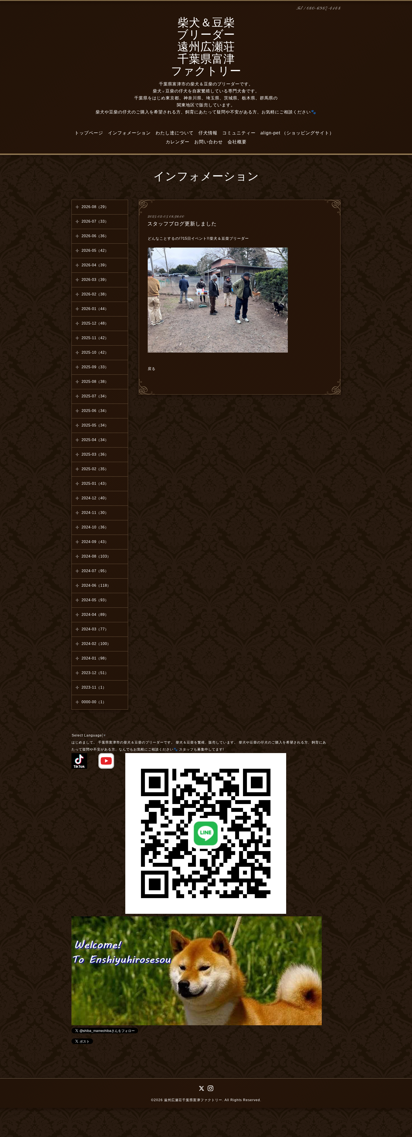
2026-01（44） (95, 309)
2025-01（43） (95, 483)
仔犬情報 (207, 133)
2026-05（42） (95, 250)
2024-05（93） (95, 600)
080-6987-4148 (324, 8)
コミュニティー (239, 133)
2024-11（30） (95, 513)
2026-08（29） (95, 207)
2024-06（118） (96, 585)
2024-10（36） (95, 527)
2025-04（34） (95, 440)
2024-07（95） (95, 571)
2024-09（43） (95, 542)
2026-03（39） (95, 280)
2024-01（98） (95, 658)
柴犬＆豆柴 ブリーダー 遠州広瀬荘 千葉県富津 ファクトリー (206, 48)
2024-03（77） (95, 629)
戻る (152, 369)
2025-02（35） (95, 469)
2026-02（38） (95, 294)
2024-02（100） (96, 644)
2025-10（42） (95, 352)
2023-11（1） (94, 687)
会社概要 (237, 141)
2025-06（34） (95, 411)
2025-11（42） (95, 338)
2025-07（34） (95, 396)
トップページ (89, 133)
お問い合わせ (208, 141)
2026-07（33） (95, 221)
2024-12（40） (95, 498)
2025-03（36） (95, 454)
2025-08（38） (95, 381)
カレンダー (177, 141)
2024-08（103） (96, 556)
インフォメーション (129, 133)
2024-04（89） (95, 614)
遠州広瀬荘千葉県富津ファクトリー (193, 1100)
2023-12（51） (95, 673)
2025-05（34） (95, 425)
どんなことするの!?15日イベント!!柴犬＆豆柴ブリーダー (199, 238)
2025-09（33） (95, 367)
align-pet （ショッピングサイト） (297, 133)
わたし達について (175, 133)
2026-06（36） (95, 236)
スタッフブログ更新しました (182, 224)
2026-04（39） (95, 265)
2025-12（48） (95, 323)
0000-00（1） (94, 702)
